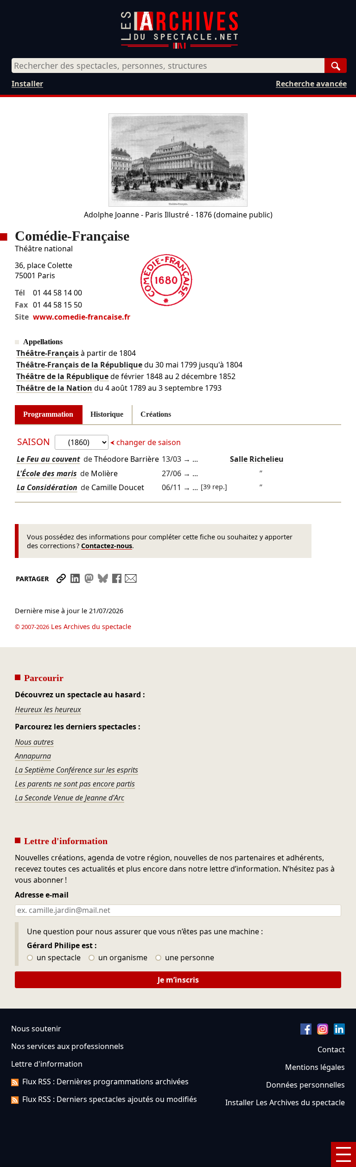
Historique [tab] (106, 414)
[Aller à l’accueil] (179, 47)
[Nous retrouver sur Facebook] (306, 1032)
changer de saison (147, 442)
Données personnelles (305, 1085)
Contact (331, 1049)
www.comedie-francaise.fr (81, 317)
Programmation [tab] (48, 414)
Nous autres (34, 742)
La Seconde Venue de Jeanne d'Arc (69, 798)
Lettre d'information (47, 1064)
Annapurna (33, 756)
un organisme (121, 958)
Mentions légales (315, 1067)
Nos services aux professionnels (67, 1046)
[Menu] (343, 1154)
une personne (188, 958)
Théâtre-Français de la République (79, 365)
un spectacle (58, 958)
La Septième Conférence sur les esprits (76, 770)
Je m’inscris (178, 980)
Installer (27, 84)
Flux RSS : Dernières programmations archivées (105, 1081)
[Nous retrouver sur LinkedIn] (339, 1032)
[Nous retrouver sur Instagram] (322, 1032)
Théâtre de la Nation (54, 388)
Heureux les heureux (48, 709)
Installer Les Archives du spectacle (285, 1102)
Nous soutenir (36, 1028)
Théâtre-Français (47, 353)
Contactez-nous (106, 545)
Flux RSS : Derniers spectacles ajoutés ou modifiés (109, 1099)
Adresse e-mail (42, 895)
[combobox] (168, 65)
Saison (34, 441)
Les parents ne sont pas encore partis (75, 784)
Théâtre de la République (62, 376)
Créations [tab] (155, 414)
